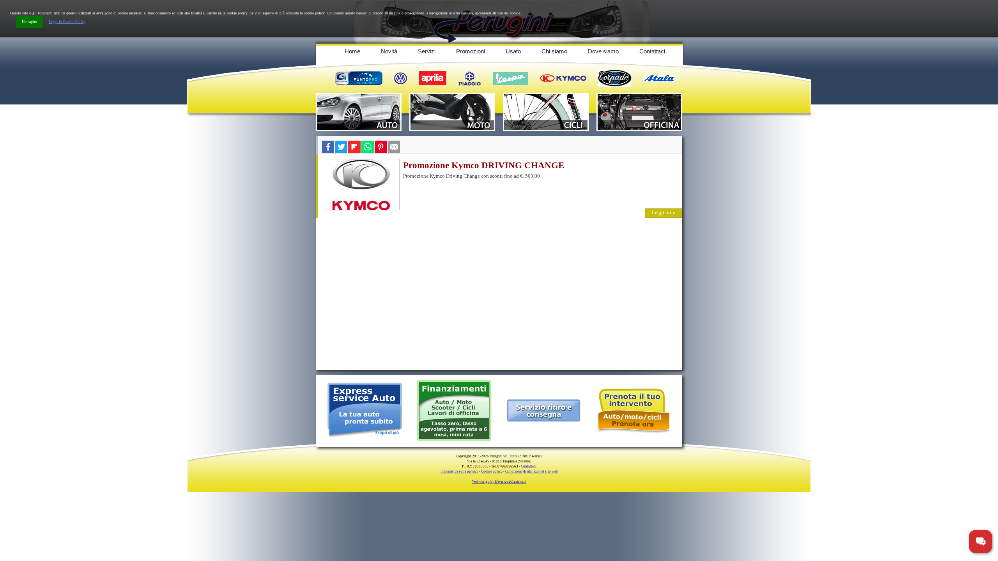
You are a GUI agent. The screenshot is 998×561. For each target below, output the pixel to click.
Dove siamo (603, 51)
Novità (389, 51)
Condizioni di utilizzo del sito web (531, 471)
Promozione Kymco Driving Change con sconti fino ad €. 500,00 (471, 176)
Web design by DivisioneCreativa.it (499, 481)
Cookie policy (492, 471)
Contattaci (652, 51)
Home (352, 51)
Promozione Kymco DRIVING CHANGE (483, 165)
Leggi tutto (664, 212)
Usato (513, 51)
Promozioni (470, 51)
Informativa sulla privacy (459, 471)
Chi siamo (554, 51)
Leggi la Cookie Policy (67, 21)
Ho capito (29, 21)
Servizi (426, 51)
